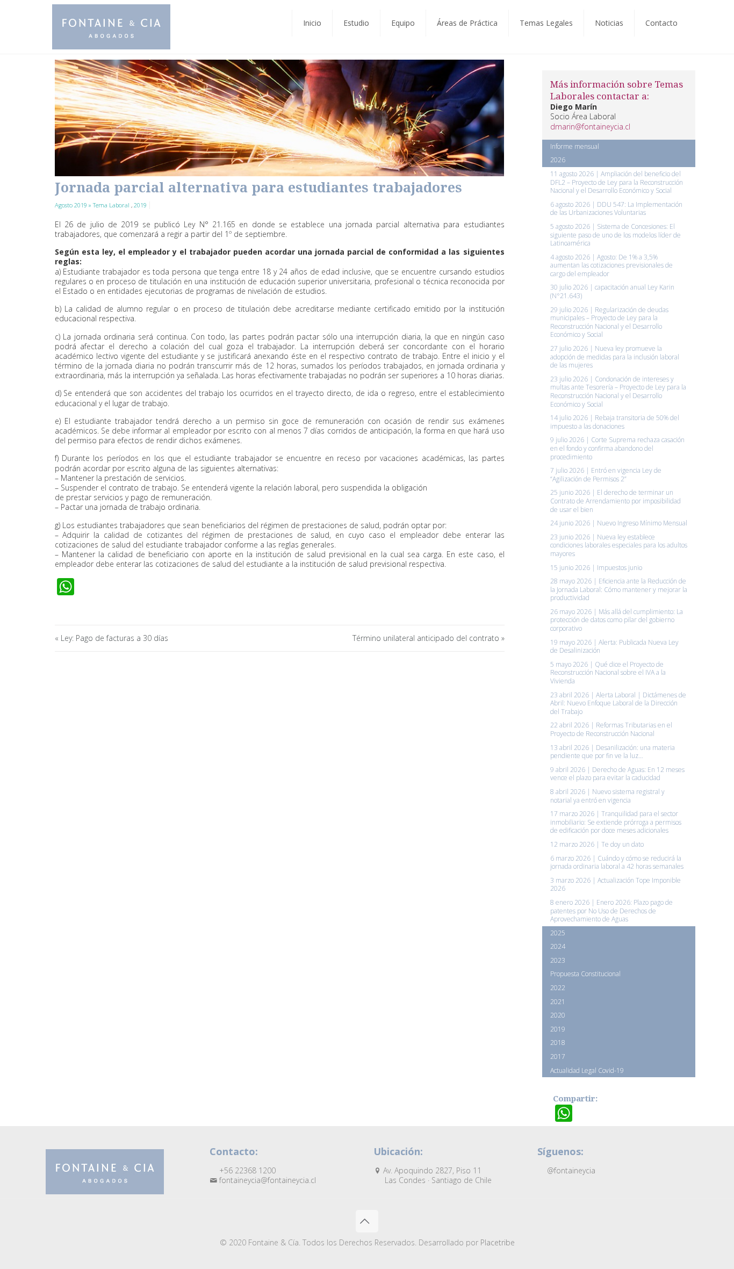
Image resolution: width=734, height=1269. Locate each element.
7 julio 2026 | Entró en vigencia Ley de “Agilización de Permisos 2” (605, 475)
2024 (557, 946)
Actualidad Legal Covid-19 (587, 1070)
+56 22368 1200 (246, 1170)
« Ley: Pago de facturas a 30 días (111, 638)
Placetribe (497, 1242)
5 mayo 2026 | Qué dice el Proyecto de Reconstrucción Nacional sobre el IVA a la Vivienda (608, 673)
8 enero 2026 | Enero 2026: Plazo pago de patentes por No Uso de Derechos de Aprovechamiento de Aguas (611, 911)
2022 (557, 987)
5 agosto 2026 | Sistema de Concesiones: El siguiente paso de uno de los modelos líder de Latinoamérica (615, 235)
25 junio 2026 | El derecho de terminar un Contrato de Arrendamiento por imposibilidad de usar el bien (615, 501)
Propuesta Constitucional (585, 973)
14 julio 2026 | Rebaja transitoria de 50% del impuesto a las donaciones (614, 422)
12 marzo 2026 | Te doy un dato (597, 844)
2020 (557, 1015)
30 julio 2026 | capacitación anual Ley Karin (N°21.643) (612, 291)
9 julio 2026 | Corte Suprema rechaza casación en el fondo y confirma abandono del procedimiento (617, 448)
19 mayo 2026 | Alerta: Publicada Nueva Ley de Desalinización (614, 646)
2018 (557, 1042)
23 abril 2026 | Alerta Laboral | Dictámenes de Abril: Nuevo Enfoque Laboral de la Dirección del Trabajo (618, 703)
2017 (557, 1056)
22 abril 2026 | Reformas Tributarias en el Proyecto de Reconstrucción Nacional (611, 729)
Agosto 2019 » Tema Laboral (93, 205)
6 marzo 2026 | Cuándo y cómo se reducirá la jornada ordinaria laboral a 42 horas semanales (616, 862)
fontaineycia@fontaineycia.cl (266, 1180)
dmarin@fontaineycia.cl (590, 126)
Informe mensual (574, 146)
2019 (140, 205)
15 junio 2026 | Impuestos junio (596, 567)
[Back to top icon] (367, 1221)
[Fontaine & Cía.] (111, 27)
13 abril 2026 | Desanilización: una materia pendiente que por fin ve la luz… (612, 752)
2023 (557, 960)
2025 (557, 933)
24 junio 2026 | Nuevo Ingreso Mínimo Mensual (618, 523)
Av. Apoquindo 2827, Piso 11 (436, 1175)
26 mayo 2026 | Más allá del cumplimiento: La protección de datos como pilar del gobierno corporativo (616, 620)
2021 (557, 1001)
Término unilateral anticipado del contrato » (428, 638)
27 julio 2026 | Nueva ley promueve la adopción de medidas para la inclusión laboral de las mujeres (614, 357)
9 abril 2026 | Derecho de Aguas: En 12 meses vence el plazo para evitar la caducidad (617, 774)
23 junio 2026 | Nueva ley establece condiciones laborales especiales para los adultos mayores (618, 545)
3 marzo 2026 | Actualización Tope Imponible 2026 (615, 884)
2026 (557, 159)
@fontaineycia (570, 1170)
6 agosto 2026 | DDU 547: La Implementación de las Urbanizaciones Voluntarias (616, 209)
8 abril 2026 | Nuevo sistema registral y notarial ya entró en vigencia (607, 796)
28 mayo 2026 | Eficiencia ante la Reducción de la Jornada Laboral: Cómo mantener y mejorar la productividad (618, 589)
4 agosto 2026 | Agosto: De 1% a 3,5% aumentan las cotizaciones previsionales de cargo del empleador (611, 265)
